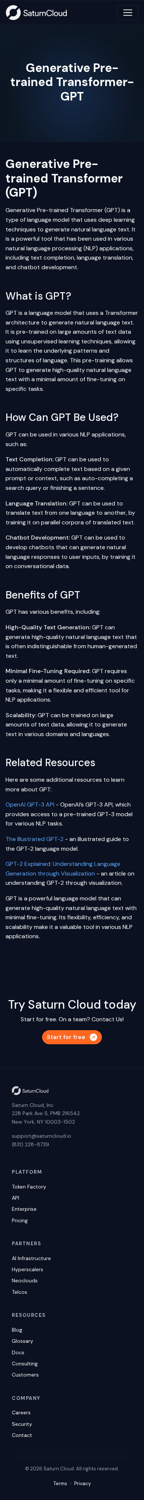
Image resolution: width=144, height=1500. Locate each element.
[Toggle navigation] (127, 12)
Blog (17, 1329)
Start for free (66, 1037)
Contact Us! (108, 1019)
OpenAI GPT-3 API (30, 804)
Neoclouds (25, 1280)
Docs (18, 1352)
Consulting (25, 1363)
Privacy (82, 1483)
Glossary (22, 1341)
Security (22, 1424)
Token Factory (29, 1186)
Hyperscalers (27, 1269)
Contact (22, 1435)
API (15, 1197)
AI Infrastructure (31, 1258)
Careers (21, 1412)
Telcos (19, 1292)
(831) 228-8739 (30, 1144)
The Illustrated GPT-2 (35, 839)
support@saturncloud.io (41, 1136)
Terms (60, 1483)
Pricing (20, 1220)
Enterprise (24, 1209)
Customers (25, 1374)
